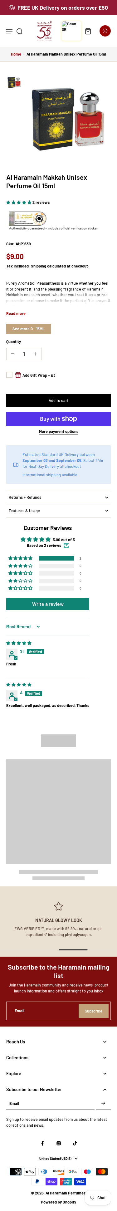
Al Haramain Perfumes (65, 1192)
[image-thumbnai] (14, 82)
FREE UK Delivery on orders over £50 (62, 7)
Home (16, 53)
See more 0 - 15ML (28, 328)
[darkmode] (105, 31)
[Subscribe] (103, 1103)
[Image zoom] (67, 117)
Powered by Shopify (58, 1201)
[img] (19, 642)
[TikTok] (75, 1143)
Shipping (39, 265)
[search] (19, 31)
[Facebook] (42, 1143)
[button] (19, 202)
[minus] (13, 353)
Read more (16, 313)
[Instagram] (59, 1143)
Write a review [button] (48, 604)
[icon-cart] (88, 31)
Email (19, 1010)
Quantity (13, 341)
